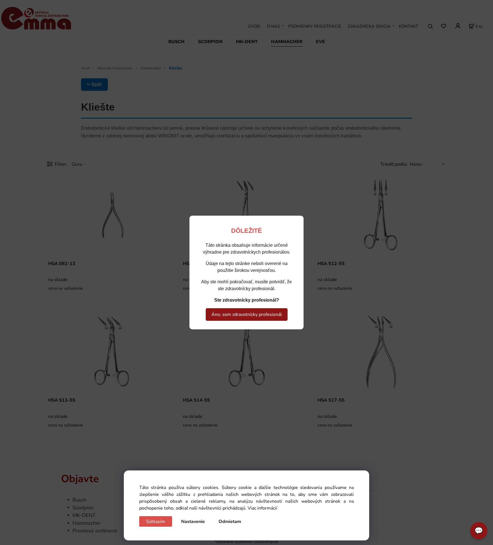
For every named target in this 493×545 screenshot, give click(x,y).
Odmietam (230, 521)
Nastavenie (193, 521)
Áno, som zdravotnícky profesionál (246, 314)
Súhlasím (155, 521)
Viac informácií (262, 508)
